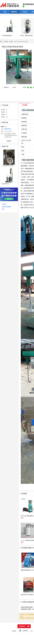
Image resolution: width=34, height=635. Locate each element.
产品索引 (4, 204)
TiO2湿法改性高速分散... (7, 166)
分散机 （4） (4, 114)
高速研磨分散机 (5, 184)
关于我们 (14, 631)
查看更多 (9, 141)
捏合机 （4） (4, 112)
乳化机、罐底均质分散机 (26, 35)
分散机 (11, 41)
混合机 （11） (5, 117)
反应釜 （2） (4, 109)
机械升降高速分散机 (27, 607)
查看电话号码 (7, 129)
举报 (14, 87)
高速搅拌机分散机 (26, 609)
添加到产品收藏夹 (6, 207)
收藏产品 (6, 87)
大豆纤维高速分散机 (7, 35)
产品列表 (5, 41)
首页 (1, 41)
